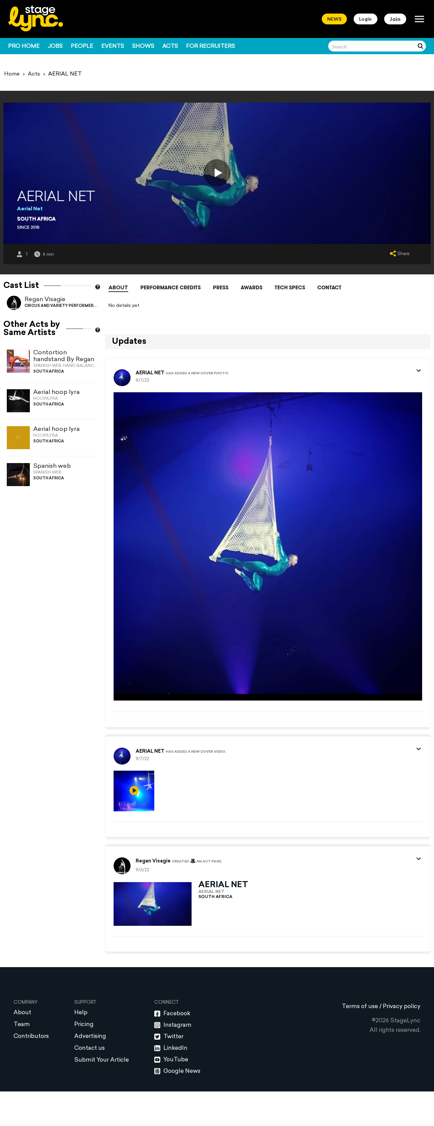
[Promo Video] (217, 172)
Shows (143, 46)
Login (365, 19)
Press (221, 287)
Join (395, 19)
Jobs (55, 46)
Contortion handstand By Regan (63, 356)
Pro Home (24, 46)
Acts (170, 46)
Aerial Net (30, 209)
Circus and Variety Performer (59, 306)
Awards (251, 287)
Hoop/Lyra (45, 399)
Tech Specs (290, 287)
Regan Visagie (44, 299)
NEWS (334, 19)
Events (112, 46)
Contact (329, 287)
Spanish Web (47, 366)
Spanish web (52, 466)
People (82, 46)
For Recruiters (210, 46)
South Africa (36, 219)
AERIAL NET (150, 373)
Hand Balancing (82, 366)
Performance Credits (170, 287)
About (118, 288)
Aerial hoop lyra (56, 392)
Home (12, 74)
